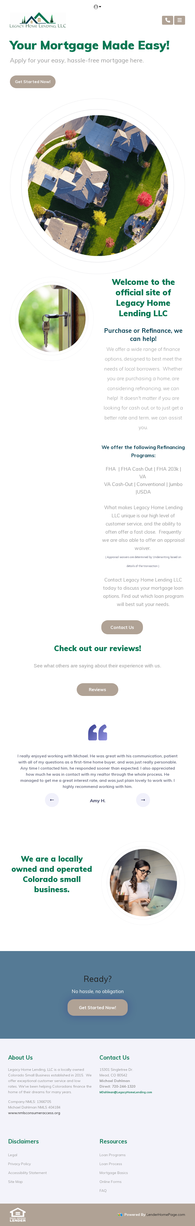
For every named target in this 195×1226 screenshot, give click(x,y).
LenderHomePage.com (166, 1214)
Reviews (97, 689)
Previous (52, 800)
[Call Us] (167, 20)
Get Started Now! (33, 81)
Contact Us (122, 627)
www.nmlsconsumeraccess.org (34, 1113)
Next (143, 800)
